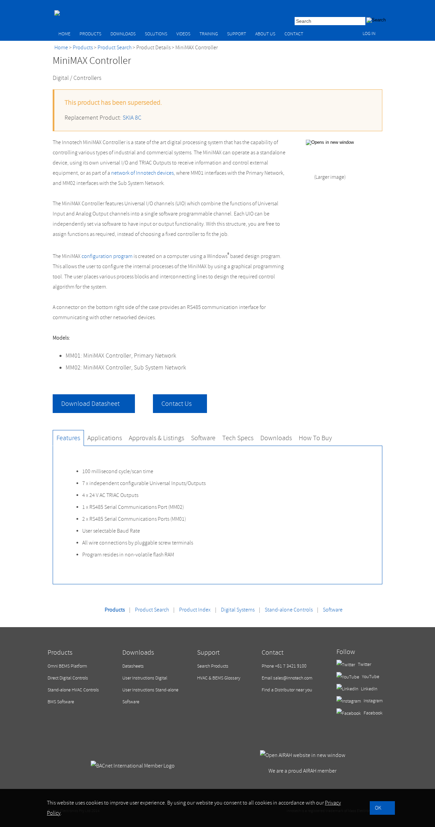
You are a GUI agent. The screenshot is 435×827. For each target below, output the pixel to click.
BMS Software (61, 702)
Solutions (156, 34)
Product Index (195, 609)
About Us (265, 34)
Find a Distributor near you (287, 690)
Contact (293, 34)
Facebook (373, 713)
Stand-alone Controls (289, 609)
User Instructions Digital (144, 678)
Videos (183, 34)
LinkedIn (368, 689)
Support (236, 34)
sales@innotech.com (292, 678)
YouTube (370, 676)
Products (90, 34)
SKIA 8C (132, 118)
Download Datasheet (90, 403)
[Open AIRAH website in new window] (302, 755)
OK (378, 808)
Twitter (364, 664)
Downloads (123, 34)
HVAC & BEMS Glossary (218, 678)
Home (64, 34)
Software (333, 609)
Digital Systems (238, 609)
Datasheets (133, 666)
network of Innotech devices (142, 173)
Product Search (115, 47)
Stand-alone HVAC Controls (73, 690)
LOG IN (369, 33)
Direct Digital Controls (68, 678)
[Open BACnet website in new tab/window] (133, 766)
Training (208, 34)
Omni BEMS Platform (67, 666)
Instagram (373, 701)
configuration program (107, 256)
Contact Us (176, 403)
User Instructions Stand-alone (150, 690)
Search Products (212, 666)
